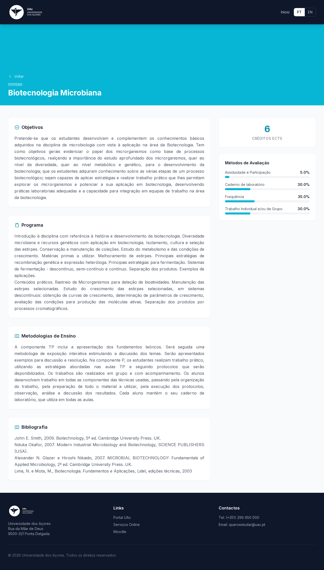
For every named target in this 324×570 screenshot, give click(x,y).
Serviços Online (126, 524)
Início (285, 12)
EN (310, 12)
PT (299, 12)
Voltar (19, 76)
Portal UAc (122, 517)
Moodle (119, 531)
